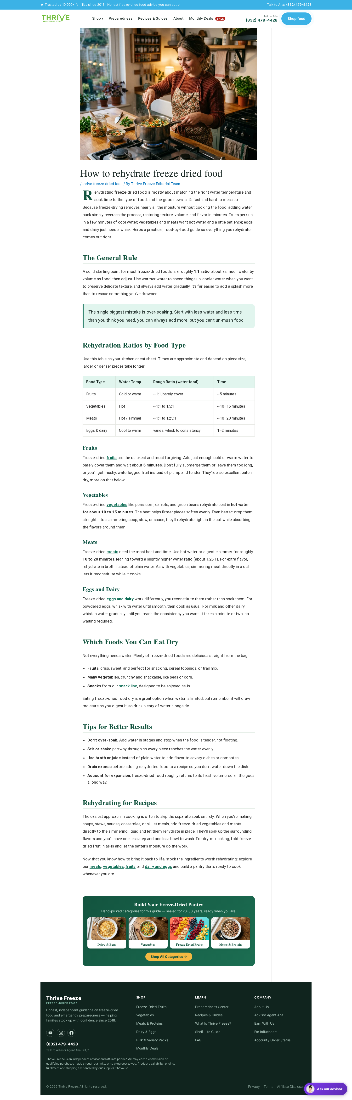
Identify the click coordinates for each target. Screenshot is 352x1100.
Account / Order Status (272, 1040)
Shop (97, 18)
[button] (325, 1089)
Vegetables (145, 1015)
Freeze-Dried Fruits (151, 1007)
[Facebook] (71, 1033)
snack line (128, 686)
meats (112, 551)
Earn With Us (264, 1023)
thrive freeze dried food (102, 183)
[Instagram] (61, 1033)
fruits (112, 457)
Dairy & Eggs (146, 1032)
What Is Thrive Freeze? (213, 1023)
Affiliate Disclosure (291, 1086)
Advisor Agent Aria (268, 1015)
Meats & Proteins (149, 1023)
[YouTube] (50, 1033)
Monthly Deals (206, 18)
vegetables (117, 504)
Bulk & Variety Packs (152, 1040)
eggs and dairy (120, 598)
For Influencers (265, 1032)
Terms (268, 1086)
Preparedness (120, 18)
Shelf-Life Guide (207, 1032)
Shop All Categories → (169, 956)
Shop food (296, 18)
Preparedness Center (211, 1007)
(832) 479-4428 (299, 4)
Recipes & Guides (153, 18)
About (178, 18)
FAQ (198, 1040)
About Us (261, 1007)
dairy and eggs (158, 866)
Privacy (254, 1086)
